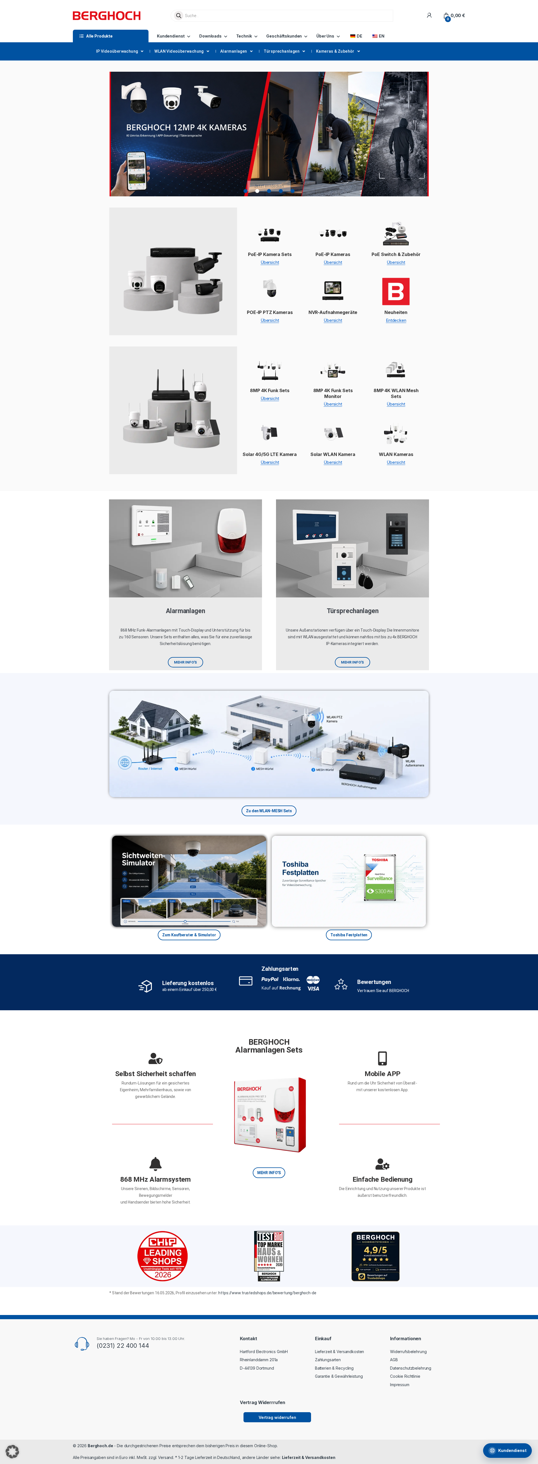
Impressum (399, 1384)
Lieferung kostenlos (188, 983)
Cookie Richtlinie (405, 1376)
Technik (244, 36)
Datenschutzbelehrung (410, 1368)
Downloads (210, 36)
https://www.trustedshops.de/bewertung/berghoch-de (267, 1293)
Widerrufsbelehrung (408, 1351)
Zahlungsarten (279, 968)
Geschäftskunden (284, 36)
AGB (394, 1359)
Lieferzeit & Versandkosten (339, 1351)
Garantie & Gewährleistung (339, 1376)
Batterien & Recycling (334, 1368)
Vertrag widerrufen (277, 1417)
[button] (245, 191)
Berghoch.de (100, 1445)
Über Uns (325, 36)
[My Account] (429, 15)
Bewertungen (374, 982)
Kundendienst (171, 36)
